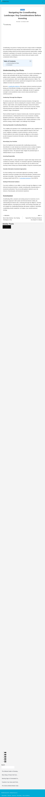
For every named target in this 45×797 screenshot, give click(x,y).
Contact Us (14, 795)
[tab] (5, 752)
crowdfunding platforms (14, 86)
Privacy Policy (19, 795)
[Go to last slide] (5, 227)
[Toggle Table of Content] (30, 61)
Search (3, 764)
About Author (4, 795)
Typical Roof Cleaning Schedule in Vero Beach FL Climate (33, 217)
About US (9, 795)
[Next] (9, 227)
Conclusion (9, 65)
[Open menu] (43, 2)
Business (22, 9)
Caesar (19, 21)
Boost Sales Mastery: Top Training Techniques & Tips (11, 217)
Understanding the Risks (13, 63)
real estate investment (25, 178)
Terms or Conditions (26, 795)
